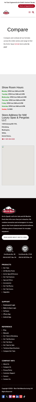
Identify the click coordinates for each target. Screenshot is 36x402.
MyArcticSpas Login (9, 308)
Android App (7, 317)
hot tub (17, 44)
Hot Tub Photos (8, 286)
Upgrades (6, 292)
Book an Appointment (27, 6)
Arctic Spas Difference (10, 274)
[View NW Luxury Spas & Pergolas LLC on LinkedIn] (17, 397)
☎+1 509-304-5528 (8, 139)
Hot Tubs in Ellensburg (10, 336)
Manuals (6, 333)
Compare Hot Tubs (9, 351)
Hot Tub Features (8, 277)
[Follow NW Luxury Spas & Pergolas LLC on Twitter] (6, 397)
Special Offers (8, 280)
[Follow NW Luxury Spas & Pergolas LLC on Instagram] (20, 397)
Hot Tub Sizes (7, 342)
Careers (5, 376)
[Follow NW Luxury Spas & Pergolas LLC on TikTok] (24, 397)
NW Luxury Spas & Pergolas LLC (15, 117)
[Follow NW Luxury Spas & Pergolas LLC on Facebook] (3, 397)
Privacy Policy (7, 370)
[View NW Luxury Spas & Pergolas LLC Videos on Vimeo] (10, 397)
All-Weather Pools (9, 271)
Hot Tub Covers (8, 289)
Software (6, 311)
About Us (6, 364)
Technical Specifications (11, 348)
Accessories (7, 283)
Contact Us (6, 379)
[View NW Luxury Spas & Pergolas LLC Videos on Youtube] (13, 397)
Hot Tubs (6, 268)
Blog (4, 330)
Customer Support (9, 373)
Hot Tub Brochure (9, 339)
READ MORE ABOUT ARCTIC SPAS (15, 237)
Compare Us (7, 367)
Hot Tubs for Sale (8, 345)
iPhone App (6, 314)
